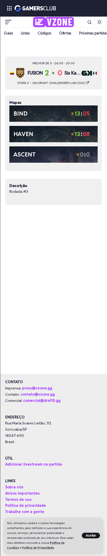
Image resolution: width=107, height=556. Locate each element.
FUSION (35, 73)
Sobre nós (14, 487)
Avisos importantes (22, 493)
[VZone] (54, 22)
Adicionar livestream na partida (33, 464)
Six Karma (74, 73)
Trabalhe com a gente (24, 511)
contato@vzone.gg (38, 394)
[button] (91, 535)
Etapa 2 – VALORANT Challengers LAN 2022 (52, 83)
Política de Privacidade (38, 548)
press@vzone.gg (37, 388)
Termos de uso (18, 499)
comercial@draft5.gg (42, 400)
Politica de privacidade (25, 505)
